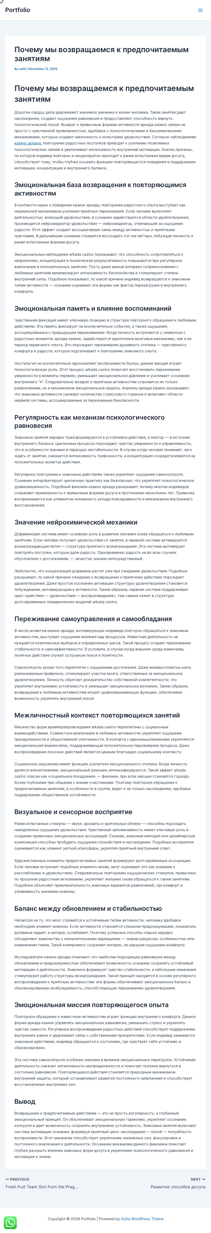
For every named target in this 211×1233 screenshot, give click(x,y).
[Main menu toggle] (200, 10)
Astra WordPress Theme (142, 1219)
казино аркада (27, 143)
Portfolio (17, 10)
